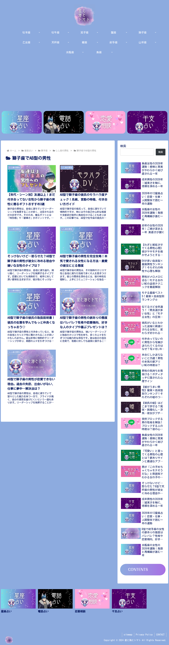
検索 (123, 145)
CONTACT (160, 634)
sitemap (128, 634)
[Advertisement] (84, 83)
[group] (18, 604)
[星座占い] (22, 122)
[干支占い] (147, 122)
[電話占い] (64, 122)
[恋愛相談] (105, 122)
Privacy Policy (144, 634)
